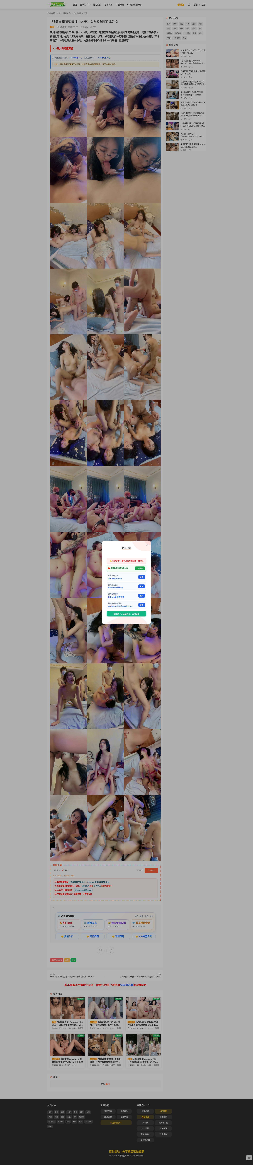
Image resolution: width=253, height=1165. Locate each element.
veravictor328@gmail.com (120, 606)
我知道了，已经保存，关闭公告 (126, 614)
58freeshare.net (115, 578)
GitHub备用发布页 (116, 597)
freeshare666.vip (115, 587)
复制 (141, 577)
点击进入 (140, 568)
